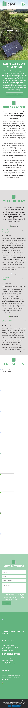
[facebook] (2, 679)
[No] (26, 703)
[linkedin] (5, 679)
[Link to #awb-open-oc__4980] (23, 4)
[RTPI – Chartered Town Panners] (7, 683)
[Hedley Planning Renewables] (10, 1)
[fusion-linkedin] (22, 230)
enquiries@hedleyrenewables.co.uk (14, 675)
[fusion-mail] (25, 230)
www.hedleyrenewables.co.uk (12, 677)
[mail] (7, 679)
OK (9, 705)
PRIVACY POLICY (16, 705)
